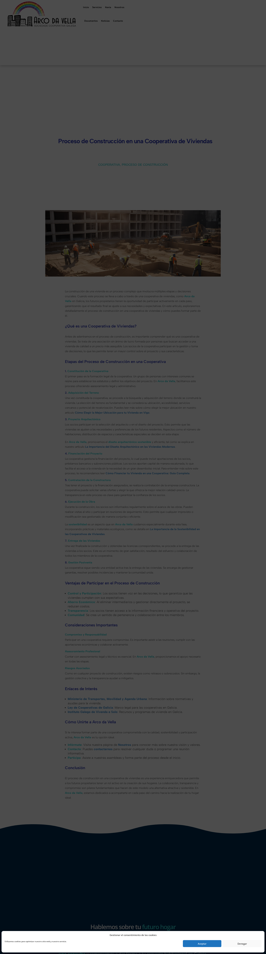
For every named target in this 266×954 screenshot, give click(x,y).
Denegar (242, 943)
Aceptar (202, 943)
